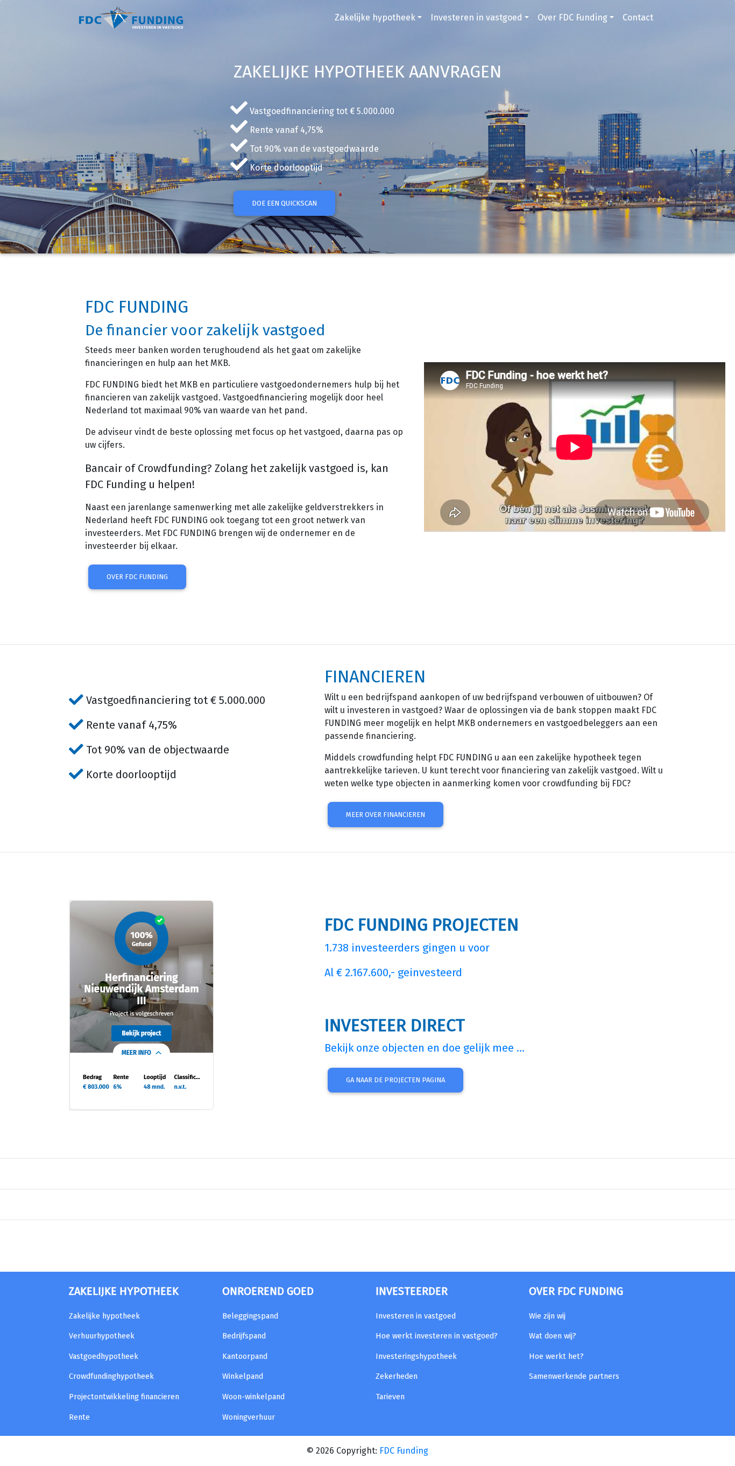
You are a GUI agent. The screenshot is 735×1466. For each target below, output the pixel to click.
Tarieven (390, 1396)
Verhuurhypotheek (102, 1336)
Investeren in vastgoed (416, 1316)
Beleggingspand (250, 1316)
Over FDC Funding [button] (572, 17)
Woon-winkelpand (253, 1396)
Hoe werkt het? (556, 1356)
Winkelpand (242, 1376)
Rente (79, 1417)
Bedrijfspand (244, 1336)
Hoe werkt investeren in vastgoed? (437, 1336)
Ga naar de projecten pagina (395, 1080)
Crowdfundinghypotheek (111, 1376)
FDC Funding (403, 1451)
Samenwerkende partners (574, 1376)
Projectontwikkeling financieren (124, 1396)
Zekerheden (397, 1376)
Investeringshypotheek (416, 1356)
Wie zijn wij (547, 1316)
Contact (638, 17)
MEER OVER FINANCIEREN (385, 814)
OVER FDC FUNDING (137, 577)
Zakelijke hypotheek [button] (375, 17)
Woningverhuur (248, 1417)
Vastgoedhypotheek (103, 1356)
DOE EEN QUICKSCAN (284, 203)
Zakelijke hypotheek (104, 1316)
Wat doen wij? (552, 1336)
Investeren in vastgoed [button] (476, 17)
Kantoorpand (244, 1356)
